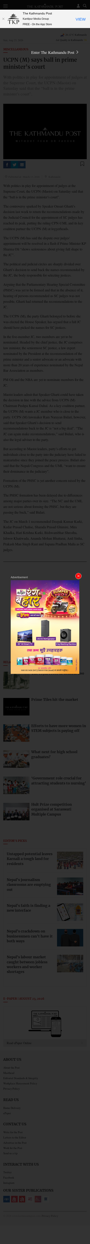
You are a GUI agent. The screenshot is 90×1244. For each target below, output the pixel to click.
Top (85, 1228)
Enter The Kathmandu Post (53, 52)
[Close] (3, 19)
